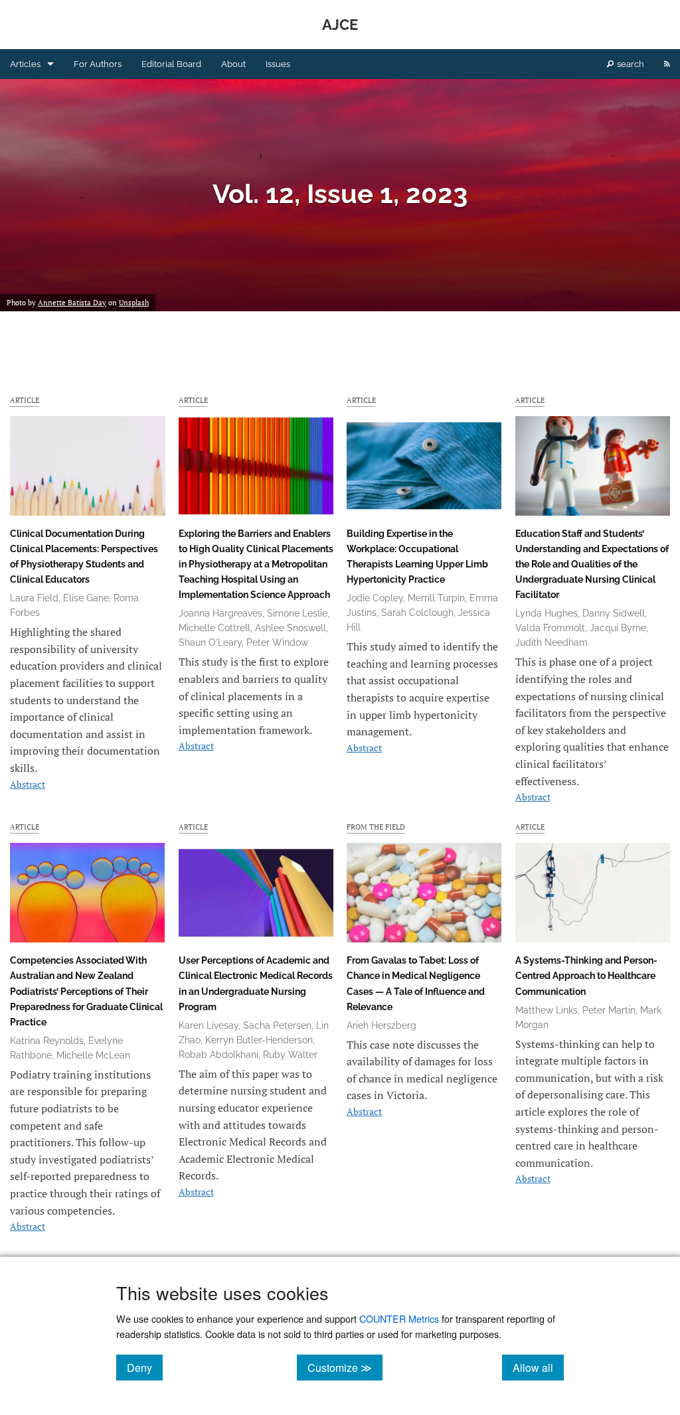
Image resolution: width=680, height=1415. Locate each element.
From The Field (376, 827)
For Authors (98, 64)
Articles (25, 64)
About (233, 64)
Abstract (27, 784)
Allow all (538, 1367)
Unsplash (134, 302)
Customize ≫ (344, 1367)
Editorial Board (171, 64)
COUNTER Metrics (399, 1318)
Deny (145, 1367)
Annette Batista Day (72, 302)
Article (24, 400)
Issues (278, 64)
